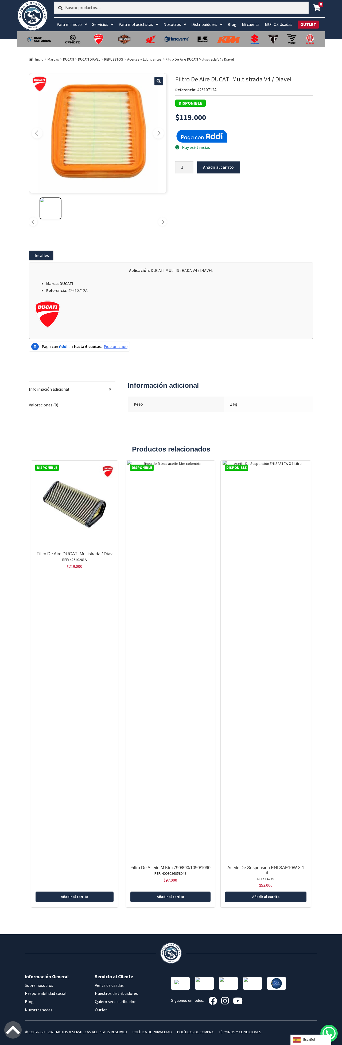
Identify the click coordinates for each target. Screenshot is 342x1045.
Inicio (39, 59)
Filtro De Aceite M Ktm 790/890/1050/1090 (170, 867)
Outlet (101, 1009)
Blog (232, 24)
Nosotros (172, 24)
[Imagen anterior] (37, 133)
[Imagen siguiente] (158, 133)
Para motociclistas (136, 24)
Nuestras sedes (38, 1009)
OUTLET (308, 24)
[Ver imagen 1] (50, 208)
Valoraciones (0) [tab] (43, 404)
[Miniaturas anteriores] (33, 221)
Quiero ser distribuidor (115, 1001)
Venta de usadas (109, 985)
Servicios (100, 24)
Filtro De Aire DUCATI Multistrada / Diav (74, 554)
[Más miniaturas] (162, 221)
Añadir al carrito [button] (74, 896)
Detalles (41, 255)
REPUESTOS (113, 59)
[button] (158, 81)
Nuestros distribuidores (116, 993)
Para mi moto (69, 24)
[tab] (42, 255)
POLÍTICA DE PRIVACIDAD (152, 1032)
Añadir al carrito (218, 167)
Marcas (53, 59)
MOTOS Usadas (278, 24)
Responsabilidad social (46, 993)
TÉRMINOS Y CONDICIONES (240, 1032)
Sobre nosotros (39, 985)
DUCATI (68, 59)
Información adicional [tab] (49, 389)
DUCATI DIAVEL (89, 59)
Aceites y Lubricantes (144, 59)
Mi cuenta (250, 24)
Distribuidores (204, 24)
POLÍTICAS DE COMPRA (195, 1032)
